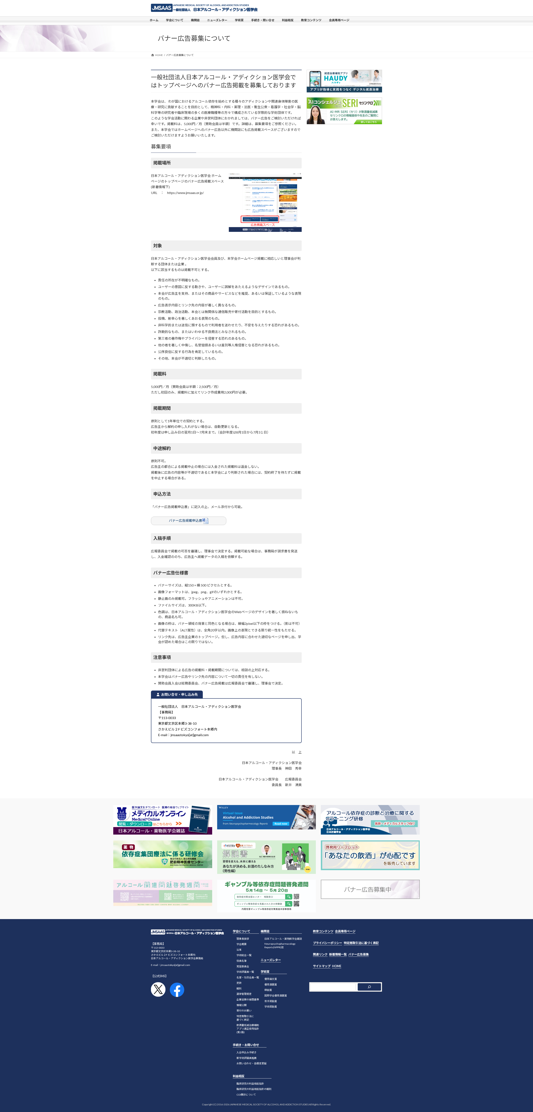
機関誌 (265, 931)
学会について (241, 931)
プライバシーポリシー (327, 943)
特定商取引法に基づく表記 (245, 1018)
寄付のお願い (244, 1010)
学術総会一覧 (244, 955)
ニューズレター (271, 960)
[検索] (369, 987)
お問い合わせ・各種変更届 (251, 1063)
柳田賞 (268, 990)
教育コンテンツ (323, 931)
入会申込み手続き (247, 1052)
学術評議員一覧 (245, 972)
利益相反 (238, 1076)
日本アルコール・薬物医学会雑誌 (283, 938)
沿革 (239, 949)
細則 (239, 988)
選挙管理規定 (244, 994)
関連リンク (320, 954)
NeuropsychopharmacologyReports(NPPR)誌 (279, 945)
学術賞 (265, 971)
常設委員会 (243, 966)
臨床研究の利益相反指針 (250, 1083)
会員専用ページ (345, 931)
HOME (336, 966)
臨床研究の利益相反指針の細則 (254, 1089)
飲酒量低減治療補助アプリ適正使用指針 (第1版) (248, 1029)
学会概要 (242, 944)
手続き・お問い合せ (246, 1045)
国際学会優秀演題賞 (275, 995)
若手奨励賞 (270, 1001)
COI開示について (246, 1094)
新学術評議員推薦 (247, 1058)
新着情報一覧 (338, 954)
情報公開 (242, 1005)
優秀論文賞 (270, 979)
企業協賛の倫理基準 (248, 999)
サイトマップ (321, 966)
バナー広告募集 (358, 954)
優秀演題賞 (270, 984)
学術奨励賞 (270, 1006)
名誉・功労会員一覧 (248, 977)
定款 (239, 983)
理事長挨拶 (243, 938)
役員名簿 (242, 960)
